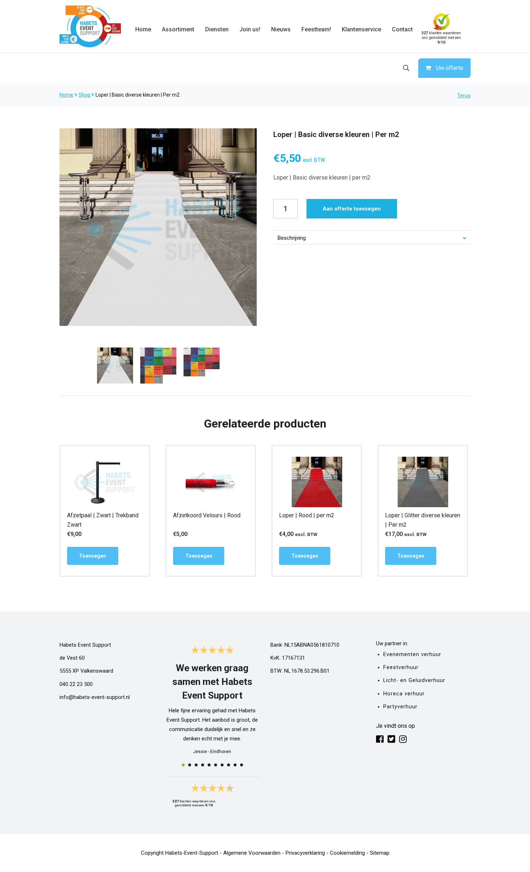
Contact (402, 29)
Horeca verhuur (404, 694)
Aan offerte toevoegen (352, 208)
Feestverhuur (401, 667)
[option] (158, 227)
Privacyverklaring (305, 853)
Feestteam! (316, 29)
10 (241, 764)
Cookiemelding (347, 853)
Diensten (217, 29)
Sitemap (379, 853)
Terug (464, 95)
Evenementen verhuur (412, 654)
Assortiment (178, 29)
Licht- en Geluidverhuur (414, 680)
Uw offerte (449, 68)
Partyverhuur (400, 707)
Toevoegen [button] (92, 556)
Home (143, 29)
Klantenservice (361, 29)
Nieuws (281, 29)
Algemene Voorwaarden (252, 853)
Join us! (249, 29)
